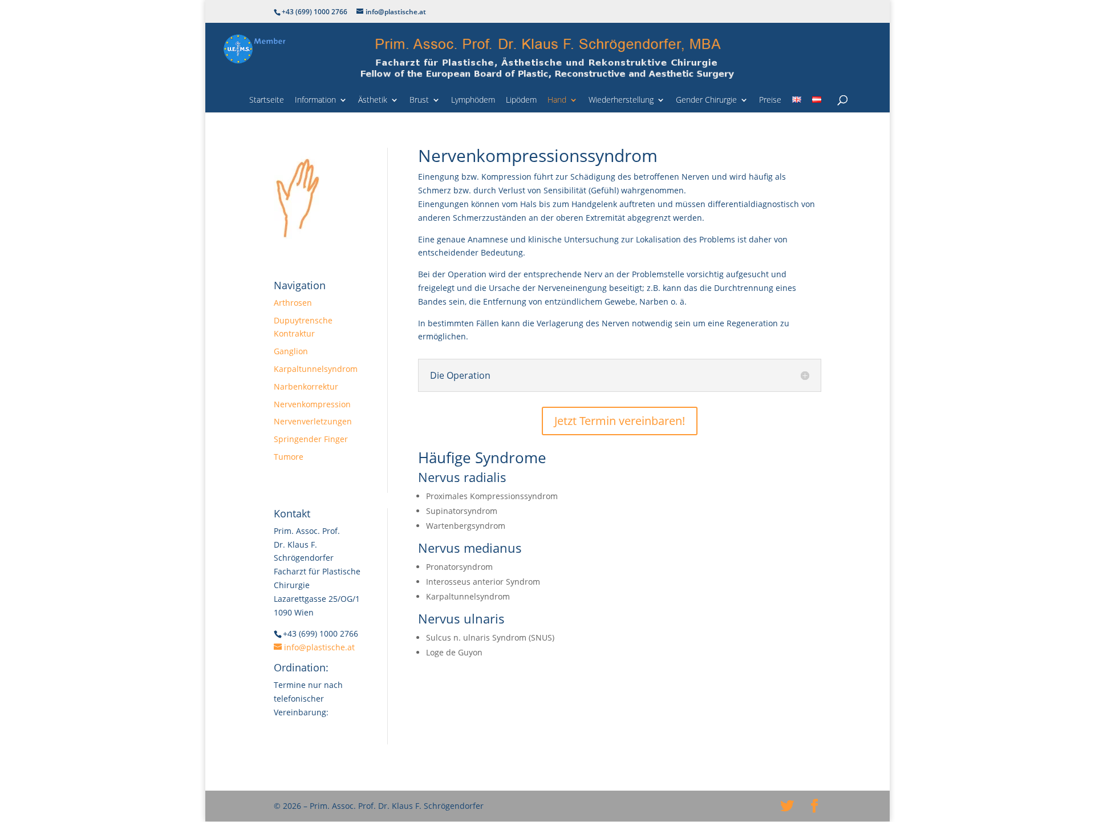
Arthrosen (293, 302)
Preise (770, 100)
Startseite (266, 100)
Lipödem (521, 100)
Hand (557, 100)
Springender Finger (311, 439)
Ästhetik (372, 100)
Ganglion (291, 351)
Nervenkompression (312, 404)
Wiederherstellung (621, 100)
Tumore (288, 456)
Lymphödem (473, 100)
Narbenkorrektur (306, 386)
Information (315, 100)
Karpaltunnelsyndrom (316, 368)
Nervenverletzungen (313, 421)
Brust (419, 100)
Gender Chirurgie (706, 100)
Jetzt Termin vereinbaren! (619, 420)
